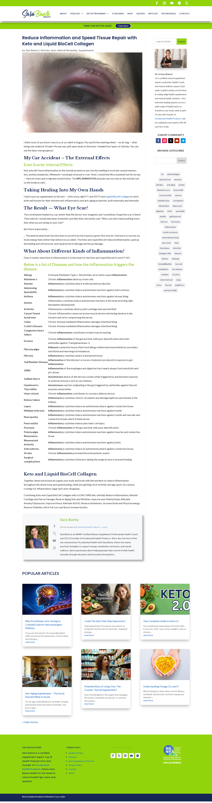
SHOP (130, 13)
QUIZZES (140, 13)
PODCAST (75, 13)
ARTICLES (153, 13)
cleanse (178, 195)
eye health (180, 211)
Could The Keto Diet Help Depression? (105, 621)
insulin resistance (170, 232)
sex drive (176, 274)
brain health (178, 190)
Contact (73, 769)
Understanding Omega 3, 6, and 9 (160, 686)
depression (177, 206)
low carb (178, 264)
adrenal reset (165, 179)
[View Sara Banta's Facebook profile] (54, 526)
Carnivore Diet (165, 195)
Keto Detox (164, 248)
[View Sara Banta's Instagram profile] (54, 547)
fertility (163, 216)
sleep (178, 280)
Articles (45, 50)
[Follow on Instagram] (164, 3)
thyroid (168, 285)
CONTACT (184, 13)
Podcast (73, 757)
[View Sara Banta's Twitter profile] (54, 533)
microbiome (177, 269)
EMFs (169, 211)
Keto (53, 50)
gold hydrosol (175, 216)
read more (30, 642)
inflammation (170, 227)
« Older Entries (30, 722)
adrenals (177, 179)
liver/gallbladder (165, 264)
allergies (159, 185)
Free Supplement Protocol (81, 761)
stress (159, 285)
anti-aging (171, 185)
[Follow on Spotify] (179, 3)
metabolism (163, 269)
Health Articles (76, 753)
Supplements (86, 50)
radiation (165, 274)
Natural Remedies (67, 50)
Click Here (123, 25)
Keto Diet (177, 248)
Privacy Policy (75, 765)
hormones (175, 222)
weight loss (179, 285)
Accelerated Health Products (168, 118)
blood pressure (163, 190)
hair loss (164, 222)
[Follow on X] (187, 3)
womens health (170, 290)
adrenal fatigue (173, 174)
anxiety (181, 185)
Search (181, 160)
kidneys (165, 259)
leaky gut (175, 259)
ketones (178, 253)
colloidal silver (163, 200)
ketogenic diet (165, 253)
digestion (160, 211)
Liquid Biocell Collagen (117, 196)
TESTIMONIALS (168, 13)
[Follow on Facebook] (157, 3)
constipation (178, 200)
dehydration (164, 206)
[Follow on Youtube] (172, 3)
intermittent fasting (170, 237)
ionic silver (166, 243)
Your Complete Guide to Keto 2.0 (160, 621)
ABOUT (63, 13)
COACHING (118, 13)
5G (162, 174)
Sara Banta (32, 50)
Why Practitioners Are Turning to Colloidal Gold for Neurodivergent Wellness (43, 624)
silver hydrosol (166, 280)
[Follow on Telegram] (183, 140)
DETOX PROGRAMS (96, 13)
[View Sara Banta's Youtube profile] (54, 540)
